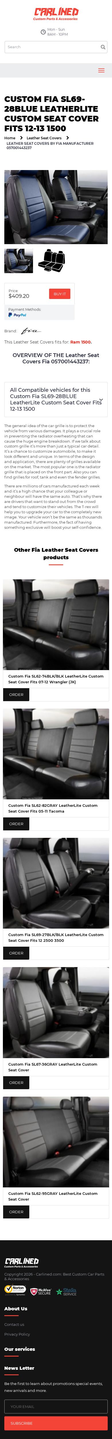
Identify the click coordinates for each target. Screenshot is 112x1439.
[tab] (18, 261)
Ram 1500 (80, 342)
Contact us (14, 1324)
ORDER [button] (16, 694)
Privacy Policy (17, 1334)
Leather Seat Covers (44, 138)
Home (9, 138)
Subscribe (22, 1423)
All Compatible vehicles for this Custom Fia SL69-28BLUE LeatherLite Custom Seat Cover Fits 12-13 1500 (56, 399)
